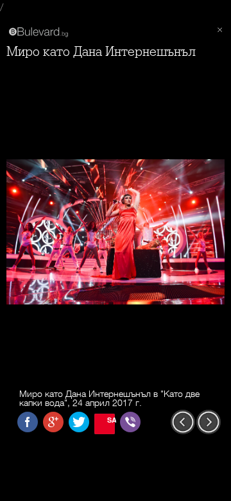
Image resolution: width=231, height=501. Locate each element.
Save (111, 420)
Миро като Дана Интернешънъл (101, 51)
